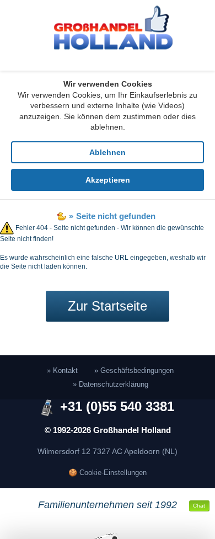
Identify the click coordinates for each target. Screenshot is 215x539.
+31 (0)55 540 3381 (117, 406)
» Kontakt (62, 370)
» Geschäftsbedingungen (134, 370)
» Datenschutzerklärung (110, 384)
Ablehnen (107, 152)
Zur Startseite (107, 305)
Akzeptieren (107, 179)
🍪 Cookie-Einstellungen (107, 472)
